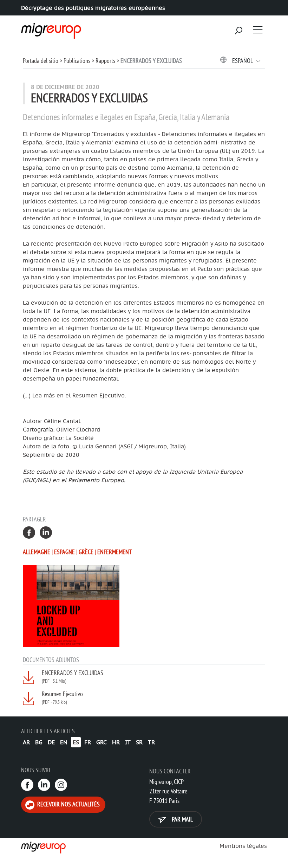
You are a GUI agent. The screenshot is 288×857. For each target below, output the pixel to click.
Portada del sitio (40, 61)
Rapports (105, 61)
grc (101, 742)
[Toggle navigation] (258, 29)
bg (38, 742)
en (63, 742)
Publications (77, 61)
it (128, 742)
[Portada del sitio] (50, 28)
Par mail (181, 819)
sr (139, 742)
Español (243, 61)
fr (87, 742)
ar (26, 742)
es (76, 742)
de (51, 742)
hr (116, 742)
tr (151, 742)
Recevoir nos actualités (68, 804)
